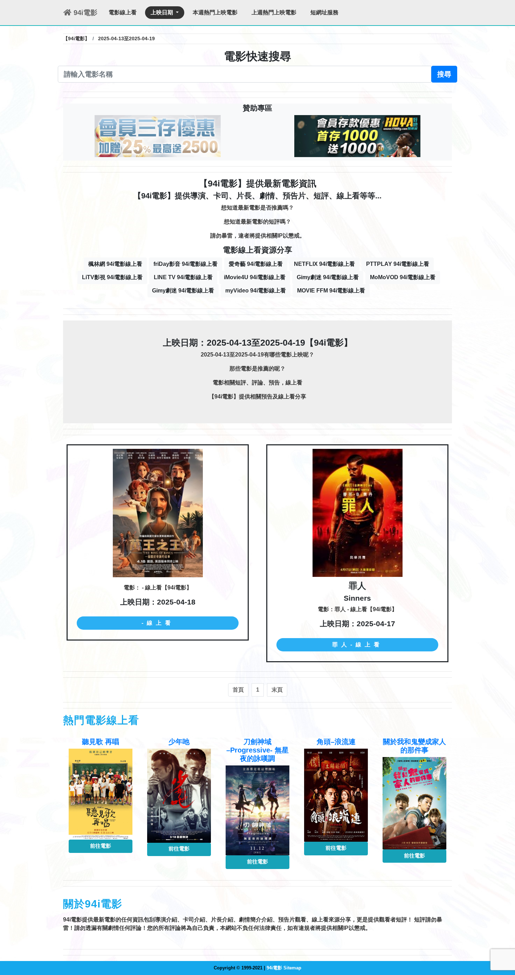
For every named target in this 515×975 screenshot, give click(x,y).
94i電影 (84, 12)
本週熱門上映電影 (215, 12)
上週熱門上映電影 (274, 12)
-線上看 (158, 623)
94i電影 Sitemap (284, 967)
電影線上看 (123, 12)
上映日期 (162, 12)
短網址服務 (324, 12)
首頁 (238, 690)
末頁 (277, 690)
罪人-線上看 (357, 645)
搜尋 (444, 74)
